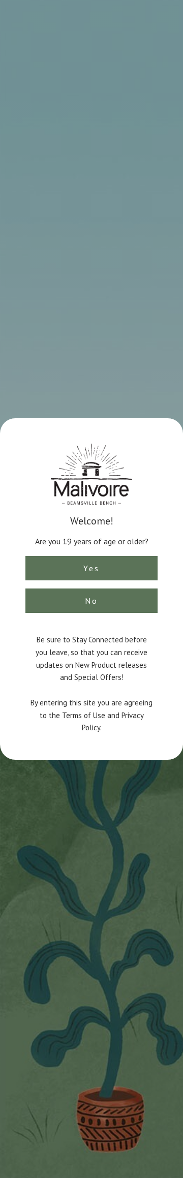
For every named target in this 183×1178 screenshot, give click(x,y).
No (91, 601)
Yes (91, 568)
